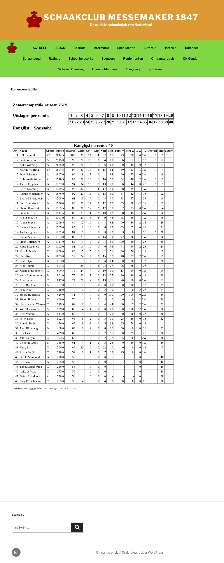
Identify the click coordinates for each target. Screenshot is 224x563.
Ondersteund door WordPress (143, 552)
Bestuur (79, 48)
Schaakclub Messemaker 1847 (121, 17)
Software (155, 69)
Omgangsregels (163, 58)
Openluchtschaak (104, 69)
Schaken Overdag (71, 69)
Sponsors (108, 58)
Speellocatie (126, 48)
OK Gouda (190, 58)
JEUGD (60, 48)
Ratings (54, 58)
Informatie (101, 48)
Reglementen (133, 58)
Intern (169, 48)
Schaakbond (31, 58)
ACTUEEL (40, 48)
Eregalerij (133, 69)
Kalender (191, 48)
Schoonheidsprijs (80, 58)
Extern (149, 48)
